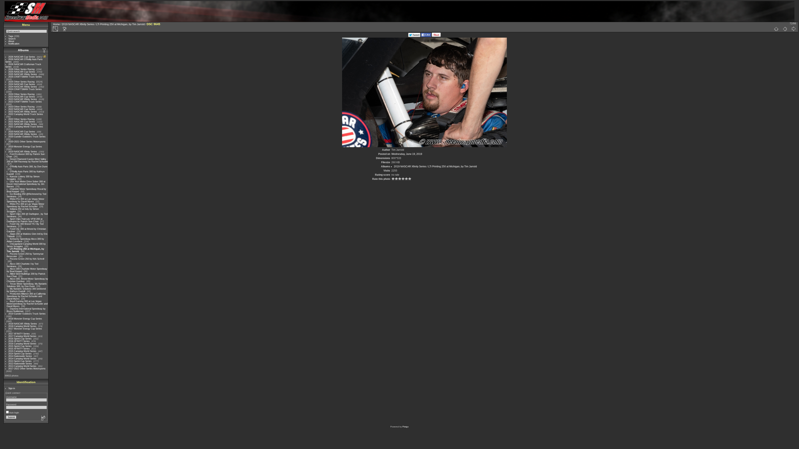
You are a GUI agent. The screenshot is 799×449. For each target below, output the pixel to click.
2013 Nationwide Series (20, 363)
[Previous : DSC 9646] (784, 29)
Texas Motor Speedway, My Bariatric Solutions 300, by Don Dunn (27, 284)
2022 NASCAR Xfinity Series (22, 111)
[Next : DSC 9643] (793, 29)
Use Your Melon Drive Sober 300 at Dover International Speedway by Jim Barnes (26, 184)
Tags (10, 36)
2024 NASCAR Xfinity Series (22, 86)
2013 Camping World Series (22, 366)
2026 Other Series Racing (21, 69)
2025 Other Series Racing (21, 81)
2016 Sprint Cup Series (20, 338)
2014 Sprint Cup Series (20, 353)
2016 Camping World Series (22, 343)
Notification (13, 43)
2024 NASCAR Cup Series (21, 84)
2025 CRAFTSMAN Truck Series (25, 76)
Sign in (11, 388)
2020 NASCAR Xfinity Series (22, 134)
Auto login (14, 412)
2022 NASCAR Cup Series (21, 109)
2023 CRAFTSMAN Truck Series (25, 101)
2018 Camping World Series (22, 326)
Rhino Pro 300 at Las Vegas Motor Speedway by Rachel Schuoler (25, 205)
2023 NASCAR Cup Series (21, 96)
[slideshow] (64, 29)
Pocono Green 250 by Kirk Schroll (27, 259)
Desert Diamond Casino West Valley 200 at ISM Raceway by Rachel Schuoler (27, 160)
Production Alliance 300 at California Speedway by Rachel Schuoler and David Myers (26, 296)
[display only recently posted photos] (44, 50)
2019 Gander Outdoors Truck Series (27, 313)
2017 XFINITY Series (19, 333)
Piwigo (405, 427)
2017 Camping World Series (22, 336)
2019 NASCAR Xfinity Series (22, 151)
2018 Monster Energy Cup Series (25, 318)
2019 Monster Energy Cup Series (25, 146)
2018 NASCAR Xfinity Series (22, 323)
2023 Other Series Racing (21, 106)
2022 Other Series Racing (21, 119)
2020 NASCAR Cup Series (21, 131)
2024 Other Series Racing (21, 94)
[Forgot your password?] (43, 418)
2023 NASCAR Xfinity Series (22, 99)
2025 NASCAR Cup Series (21, 71)
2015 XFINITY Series (19, 348)
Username (11, 397)
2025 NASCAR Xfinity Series (22, 74)
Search (12, 38)
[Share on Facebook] (426, 36)
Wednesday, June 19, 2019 (406, 154)
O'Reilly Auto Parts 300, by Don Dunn (28, 166)
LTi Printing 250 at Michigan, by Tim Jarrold (120, 24)
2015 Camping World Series (22, 351)
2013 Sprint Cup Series (20, 361)
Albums (23, 50)
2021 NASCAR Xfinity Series (22, 124)
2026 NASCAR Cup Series (21, 57)
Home (56, 24)
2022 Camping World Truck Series (25, 114)
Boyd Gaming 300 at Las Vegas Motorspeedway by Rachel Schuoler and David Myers (27, 303)
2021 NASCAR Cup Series (21, 121)
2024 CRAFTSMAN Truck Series (25, 89)
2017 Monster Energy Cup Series (25, 328)
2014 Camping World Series (22, 358)
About (11, 41)
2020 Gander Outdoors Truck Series (27, 136)
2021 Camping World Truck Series (25, 126)
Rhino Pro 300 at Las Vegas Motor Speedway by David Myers (25, 200)
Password (11, 404)
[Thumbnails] (776, 29)
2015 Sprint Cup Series (20, 346)
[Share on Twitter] (414, 36)
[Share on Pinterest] (436, 36)
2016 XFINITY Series (19, 341)
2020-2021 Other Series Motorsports (27, 141)
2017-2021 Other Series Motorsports (27, 368)
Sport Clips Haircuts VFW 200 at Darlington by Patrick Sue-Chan (24, 220)
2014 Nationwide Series (20, 356)
